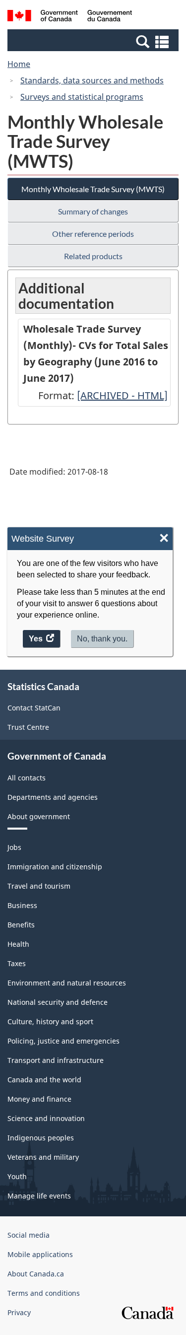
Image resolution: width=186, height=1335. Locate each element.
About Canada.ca (35, 1273)
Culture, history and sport (50, 1021)
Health (18, 944)
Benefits (21, 924)
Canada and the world (44, 1079)
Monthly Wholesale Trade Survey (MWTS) (93, 189)
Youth (17, 1176)
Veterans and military (43, 1157)
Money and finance (39, 1099)
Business (22, 905)
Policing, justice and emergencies (63, 1041)
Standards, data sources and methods (92, 80)
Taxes (16, 963)
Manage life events (39, 1195)
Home (18, 64)
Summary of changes (93, 211)
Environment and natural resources (66, 982)
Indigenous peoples (40, 1137)
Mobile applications (40, 1254)
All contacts (26, 777)
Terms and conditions (43, 1293)
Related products (93, 256)
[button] (94, 41)
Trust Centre (28, 727)
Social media (28, 1235)
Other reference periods (93, 233)
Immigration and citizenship (54, 866)
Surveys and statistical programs (81, 96)
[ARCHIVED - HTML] (122, 395)
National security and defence (57, 1002)
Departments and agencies (52, 797)
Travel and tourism (38, 886)
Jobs (14, 847)
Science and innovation (46, 1118)
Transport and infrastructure (55, 1060)
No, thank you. (102, 638)
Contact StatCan (34, 707)
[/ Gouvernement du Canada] (69, 17)
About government (38, 816)
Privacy (19, 1312)
